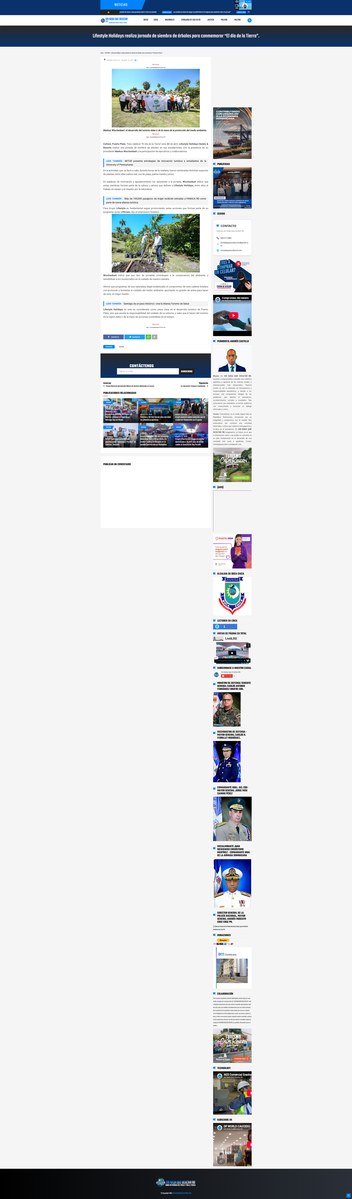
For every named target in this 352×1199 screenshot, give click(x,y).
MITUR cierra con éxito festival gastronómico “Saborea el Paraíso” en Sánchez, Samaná (120, 442)
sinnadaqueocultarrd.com (231, 250)
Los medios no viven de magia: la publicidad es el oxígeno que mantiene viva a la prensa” (159, 12)
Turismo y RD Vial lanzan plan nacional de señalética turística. (155, 418)
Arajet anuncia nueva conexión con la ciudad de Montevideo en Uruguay (190, 418)
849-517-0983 (226, 238)
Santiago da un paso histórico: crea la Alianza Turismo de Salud (156, 303)
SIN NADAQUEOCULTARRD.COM (181, 1193)
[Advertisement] (221, 59)
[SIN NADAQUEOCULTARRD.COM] (176, 1187)
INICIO (145, 20)
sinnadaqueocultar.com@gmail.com (234, 244)
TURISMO (121, 347)
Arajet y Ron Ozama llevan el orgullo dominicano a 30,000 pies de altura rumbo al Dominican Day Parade (189, 442)
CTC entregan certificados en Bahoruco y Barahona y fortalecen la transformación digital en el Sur (237, 12)
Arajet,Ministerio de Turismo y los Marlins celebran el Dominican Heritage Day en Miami (118, 417)
